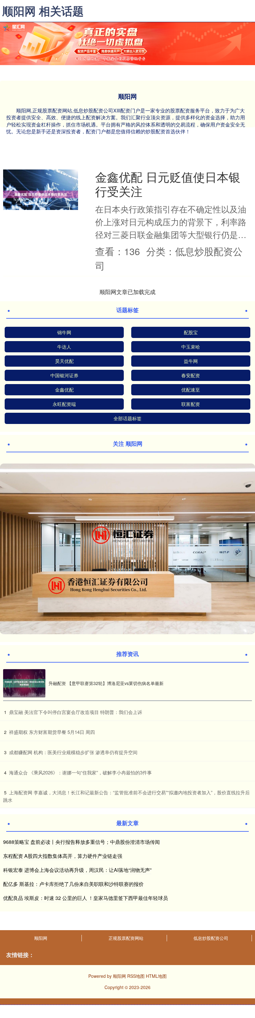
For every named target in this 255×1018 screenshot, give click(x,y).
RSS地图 (136, 976)
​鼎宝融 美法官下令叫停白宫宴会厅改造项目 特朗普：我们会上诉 (75, 712)
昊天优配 (64, 361)
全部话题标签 (127, 418)
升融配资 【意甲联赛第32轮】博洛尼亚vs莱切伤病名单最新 (106, 683)
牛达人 (64, 346)
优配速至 (190, 389)
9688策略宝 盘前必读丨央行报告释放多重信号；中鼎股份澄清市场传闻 (81, 841)
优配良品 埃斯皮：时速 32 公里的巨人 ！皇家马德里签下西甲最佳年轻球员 (85, 897)
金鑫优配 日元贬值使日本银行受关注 (167, 183)
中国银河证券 (64, 375)
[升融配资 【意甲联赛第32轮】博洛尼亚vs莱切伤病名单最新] (24, 683)
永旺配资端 (64, 404)
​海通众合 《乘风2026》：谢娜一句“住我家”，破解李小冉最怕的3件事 (80, 772)
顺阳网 (40, 938)
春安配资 (190, 375)
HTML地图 (156, 976)
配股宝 (191, 332)
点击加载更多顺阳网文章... (128, 292)
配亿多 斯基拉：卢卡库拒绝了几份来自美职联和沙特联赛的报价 (73, 883)
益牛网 (191, 361)
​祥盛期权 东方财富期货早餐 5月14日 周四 (52, 732)
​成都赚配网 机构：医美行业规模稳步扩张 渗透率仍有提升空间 (73, 752)
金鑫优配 (64, 389)
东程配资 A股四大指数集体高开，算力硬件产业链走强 (62, 855)
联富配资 (190, 404)
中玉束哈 (190, 346)
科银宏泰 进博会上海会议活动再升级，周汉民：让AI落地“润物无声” (77, 869)
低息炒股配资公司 (210, 938)
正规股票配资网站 (126, 938)
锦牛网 (64, 332)
